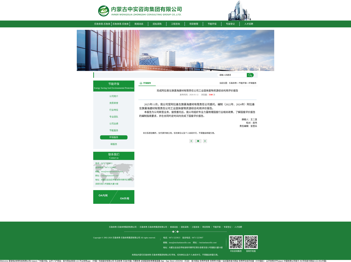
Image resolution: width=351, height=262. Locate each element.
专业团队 (113, 117)
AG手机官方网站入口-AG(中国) (313, 261)
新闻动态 (174, 227)
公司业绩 (113, 123)
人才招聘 (248, 24)
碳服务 (114, 144)
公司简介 (113, 96)
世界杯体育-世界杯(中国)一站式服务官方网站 (219, 261)
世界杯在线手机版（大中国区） (252, 261)
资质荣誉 (113, 103)
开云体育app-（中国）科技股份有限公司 (96, 261)
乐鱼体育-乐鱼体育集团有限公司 (102, 27)
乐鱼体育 (233, 83)
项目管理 (206, 227)
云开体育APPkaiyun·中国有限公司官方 (282, 261)
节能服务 (113, 130)
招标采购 (185, 227)
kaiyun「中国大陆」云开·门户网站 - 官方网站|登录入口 (55, 261)
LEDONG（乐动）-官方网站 (187, 261)
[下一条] (205, 141)
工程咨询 (195, 227)
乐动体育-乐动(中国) (123, 261)
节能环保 (217, 227)
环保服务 (113, 137)
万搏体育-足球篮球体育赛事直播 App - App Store (153, 261)
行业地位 (113, 110)
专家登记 (230, 24)
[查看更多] (198, 141)
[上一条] (191, 141)
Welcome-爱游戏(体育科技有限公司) (15, 261)
